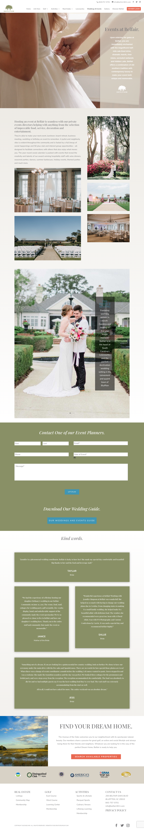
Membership (21, 804)
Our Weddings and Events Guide (72, 520)
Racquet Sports (83, 800)
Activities (54, 9)
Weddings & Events (94, 9)
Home (28, 9)
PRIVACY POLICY (116, 810)
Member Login (134, 9)
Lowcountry (80, 9)
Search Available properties (96, 756)
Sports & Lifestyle (84, 796)
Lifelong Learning (84, 809)
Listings (19, 796)
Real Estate (67, 9)
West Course (51, 800)
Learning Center (53, 804)
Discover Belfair (118, 9)
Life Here (37, 9)
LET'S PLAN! (72, 492)
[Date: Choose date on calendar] (75, 458)
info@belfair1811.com (115, 806)
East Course (51, 796)
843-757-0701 (112, 802)
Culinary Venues (84, 804)
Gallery (107, 9)
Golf (44, 9)
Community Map (23, 800)
